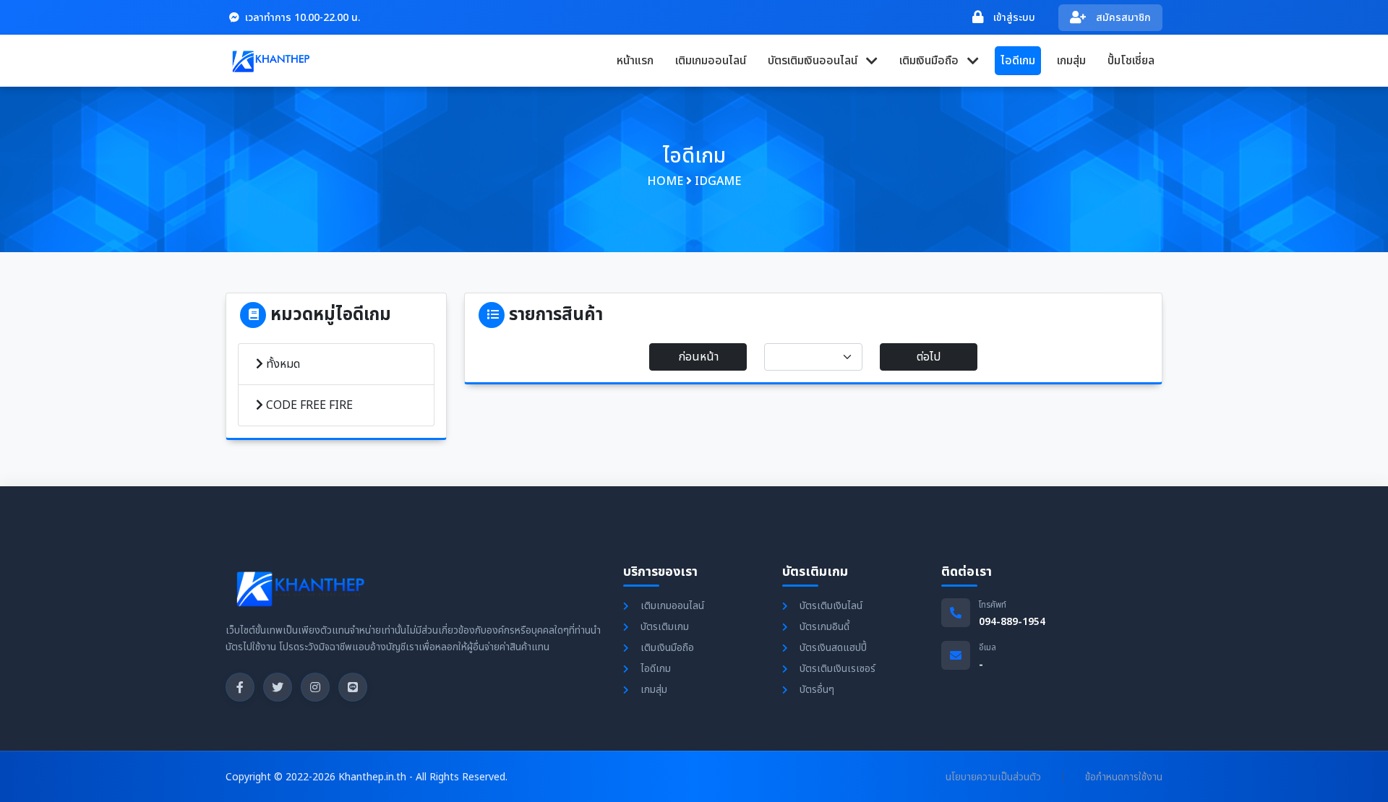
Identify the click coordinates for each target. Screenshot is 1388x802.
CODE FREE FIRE (308, 405)
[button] (822, 60)
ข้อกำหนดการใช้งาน (1123, 777)
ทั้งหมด (281, 364)
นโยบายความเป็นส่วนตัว (993, 777)
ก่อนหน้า (698, 357)
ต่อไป (929, 357)
